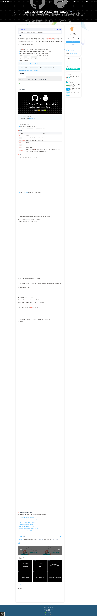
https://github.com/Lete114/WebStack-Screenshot (28, 70)
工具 (60, 14)
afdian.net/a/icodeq (73, 53)
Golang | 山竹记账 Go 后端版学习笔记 (75, 89)
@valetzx (31, 118)
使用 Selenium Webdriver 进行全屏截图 (27, 526)
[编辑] (71, 12)
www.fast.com (34, 79)
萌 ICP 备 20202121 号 (48, 610)
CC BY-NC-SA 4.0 (39, 539)
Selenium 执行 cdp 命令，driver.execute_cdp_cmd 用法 (30, 519)
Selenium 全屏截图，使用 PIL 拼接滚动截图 (27, 522)
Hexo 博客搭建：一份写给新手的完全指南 (75, 85)
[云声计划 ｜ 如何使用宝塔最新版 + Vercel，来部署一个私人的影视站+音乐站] (68, 94)
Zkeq (24, 536)
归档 (19, 542)
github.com (21, 79)
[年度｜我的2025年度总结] (68, 77)
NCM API (67, 50)
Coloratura (72, 50)
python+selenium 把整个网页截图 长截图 (27, 530)
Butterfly (51, 609)
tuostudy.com (27, 79)
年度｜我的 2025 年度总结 (74, 76)
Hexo (46, 609)
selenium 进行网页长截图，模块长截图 (27, 517)
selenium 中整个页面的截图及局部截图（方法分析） (29, 528)
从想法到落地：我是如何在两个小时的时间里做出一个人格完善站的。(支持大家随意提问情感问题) (75, 81)
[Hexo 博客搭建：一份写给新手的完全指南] (68, 85)
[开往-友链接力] (48, 612)
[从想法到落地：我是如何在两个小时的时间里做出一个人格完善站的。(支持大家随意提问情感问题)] (68, 81)
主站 (67, 48)
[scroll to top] (60, 85)
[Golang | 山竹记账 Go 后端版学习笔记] (68, 89)
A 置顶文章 (56, 14)
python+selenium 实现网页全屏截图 (26, 281)
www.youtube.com (42, 79)
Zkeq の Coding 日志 (56, 539)
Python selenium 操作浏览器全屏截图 (26, 524)
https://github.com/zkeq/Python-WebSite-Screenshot (33, 63)
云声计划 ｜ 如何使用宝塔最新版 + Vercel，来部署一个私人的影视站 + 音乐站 (75, 93)
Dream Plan (71, 48)
